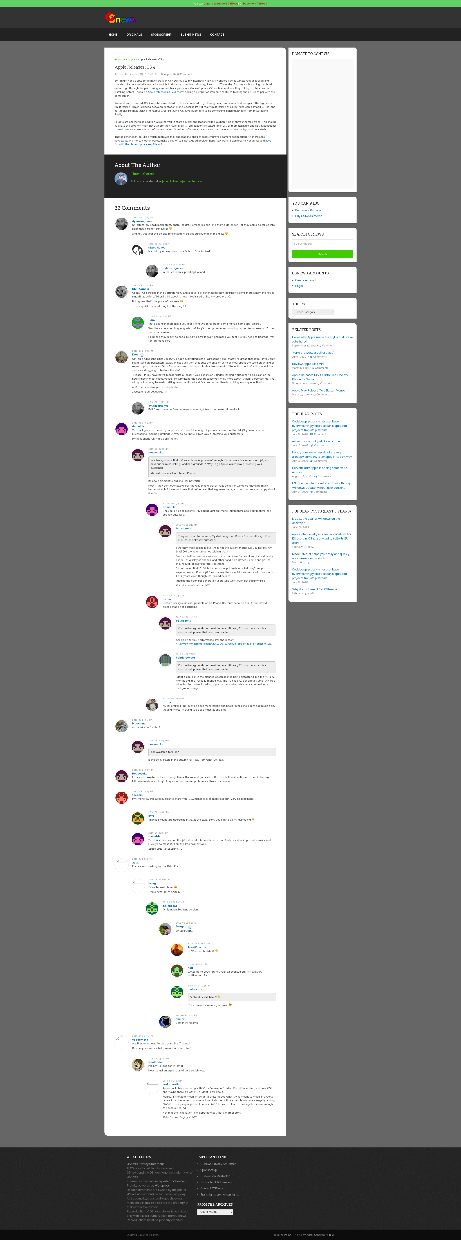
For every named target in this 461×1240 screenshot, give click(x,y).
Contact (217, 34)
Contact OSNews (212, 1188)
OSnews (132, 1235)
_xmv (151, 320)
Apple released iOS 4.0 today (166, 92)
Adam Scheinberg (175, 1181)
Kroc (135, 354)
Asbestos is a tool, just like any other (316, 441)
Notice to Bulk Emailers (216, 1182)
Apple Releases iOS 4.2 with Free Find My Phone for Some (320, 377)
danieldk (138, 426)
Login (299, 286)
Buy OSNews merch (308, 216)
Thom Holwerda (127, 74)
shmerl (180, 1019)
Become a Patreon (308, 210)
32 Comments (185, 74)
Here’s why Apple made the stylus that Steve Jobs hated (322, 339)
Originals (134, 34)
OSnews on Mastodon (215, 1176)
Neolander (155, 1062)
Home (113, 34)
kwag (152, 883)
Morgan (181, 926)
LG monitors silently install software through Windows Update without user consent (322, 485)
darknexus (170, 905)
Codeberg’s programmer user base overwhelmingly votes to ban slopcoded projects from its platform (319, 426)
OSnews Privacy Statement (145, 1164)
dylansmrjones (142, 221)
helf (190, 968)
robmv (167, 599)
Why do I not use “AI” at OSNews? (314, 589)
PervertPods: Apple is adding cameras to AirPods (319, 470)
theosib (137, 795)
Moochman (139, 723)
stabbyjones (156, 247)
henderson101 (185, 657)
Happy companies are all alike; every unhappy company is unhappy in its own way (322, 454)
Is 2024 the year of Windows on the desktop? (316, 521)
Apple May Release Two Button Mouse (318, 390)
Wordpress (162, 1185)
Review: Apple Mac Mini (308, 364)
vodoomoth (140, 1039)
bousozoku (156, 452)
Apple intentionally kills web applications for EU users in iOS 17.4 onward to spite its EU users (321, 538)
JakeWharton (197, 947)
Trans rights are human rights (219, 1194)
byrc (151, 815)
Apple (131, 59)
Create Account (305, 280)
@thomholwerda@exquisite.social (182, 181)
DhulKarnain (140, 289)
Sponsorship (161, 34)
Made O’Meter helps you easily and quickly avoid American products (320, 556)
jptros (167, 702)
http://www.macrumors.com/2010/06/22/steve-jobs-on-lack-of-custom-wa (223, 643)
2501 (135, 862)
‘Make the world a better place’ (313, 352)
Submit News (191, 34)
